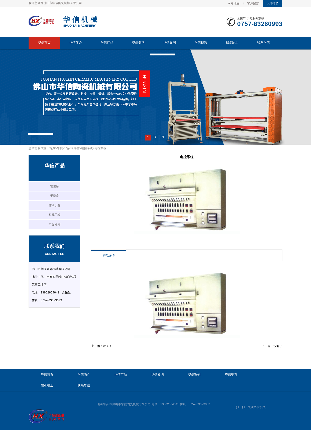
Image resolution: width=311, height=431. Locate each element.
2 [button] (155, 137)
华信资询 (138, 42)
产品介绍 (55, 224)
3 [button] (163, 137)
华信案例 (169, 42)
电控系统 (87, 148)
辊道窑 (74, 148)
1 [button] (148, 137)
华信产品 (106, 42)
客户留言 (253, 3)
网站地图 (233, 3)
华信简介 (75, 42)
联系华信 (263, 42)
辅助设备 (55, 205)
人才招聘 (272, 3)
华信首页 (44, 42)
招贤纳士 (232, 42)
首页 (52, 148)
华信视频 (200, 42)
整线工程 (55, 214)
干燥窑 (54, 195)
